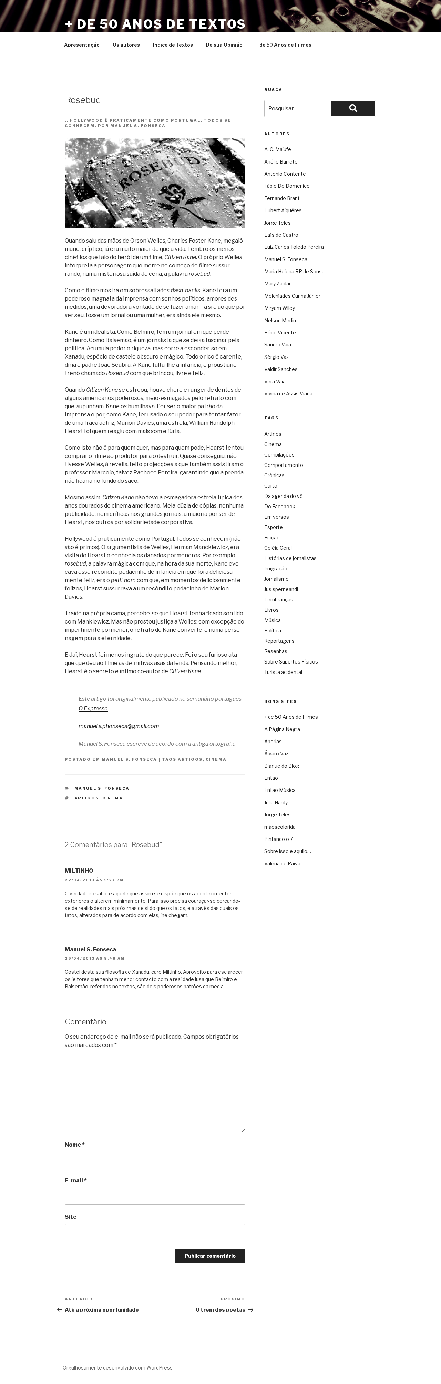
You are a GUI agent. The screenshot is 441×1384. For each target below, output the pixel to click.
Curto (270, 486)
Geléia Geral (278, 548)
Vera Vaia (275, 381)
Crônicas (274, 475)
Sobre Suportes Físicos (291, 662)
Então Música (280, 790)
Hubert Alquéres (283, 210)
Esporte (273, 527)
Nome (75, 1144)
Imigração (275, 568)
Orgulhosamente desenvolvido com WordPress (118, 1368)
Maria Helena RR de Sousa (294, 271)
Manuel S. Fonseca (129, 759)
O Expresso (93, 708)
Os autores (126, 45)
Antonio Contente (285, 174)
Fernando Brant (282, 198)
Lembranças (278, 599)
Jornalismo (276, 579)
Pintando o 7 (278, 839)
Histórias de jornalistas (290, 558)
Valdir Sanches (281, 369)
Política (272, 631)
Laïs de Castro (281, 235)
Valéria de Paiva (282, 863)
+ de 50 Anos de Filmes (283, 45)
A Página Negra (282, 729)
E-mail (76, 1180)
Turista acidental (283, 672)
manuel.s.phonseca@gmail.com (119, 726)
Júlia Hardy (276, 802)
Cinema (216, 759)
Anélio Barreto (281, 162)
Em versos (276, 517)
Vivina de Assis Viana (288, 393)
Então (271, 778)
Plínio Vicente (280, 332)
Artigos (190, 759)
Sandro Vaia (277, 344)
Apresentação (82, 45)
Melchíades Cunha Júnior (292, 296)
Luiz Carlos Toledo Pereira (294, 247)
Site (70, 1217)
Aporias (273, 741)
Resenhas (275, 651)
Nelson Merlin (280, 320)
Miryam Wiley (279, 308)
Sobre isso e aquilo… (287, 851)
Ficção (272, 537)
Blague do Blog (281, 766)
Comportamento (283, 465)
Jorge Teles (277, 223)
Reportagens (279, 641)
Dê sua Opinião (224, 45)
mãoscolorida (280, 827)
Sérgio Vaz (276, 357)
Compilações (279, 455)
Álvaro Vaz (276, 753)
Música (272, 620)
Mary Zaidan (278, 283)
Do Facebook (279, 506)
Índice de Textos (173, 45)
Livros (271, 610)
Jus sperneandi (281, 589)
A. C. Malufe (277, 149)
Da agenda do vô (283, 496)
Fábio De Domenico (287, 186)
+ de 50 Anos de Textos (155, 24)
